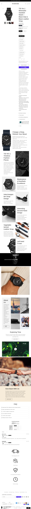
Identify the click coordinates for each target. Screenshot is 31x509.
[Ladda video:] (15, 349)
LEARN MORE (6, 326)
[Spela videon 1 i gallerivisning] (10, 23)
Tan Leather (21, 39)
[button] (2, 4)
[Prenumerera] (15, 497)
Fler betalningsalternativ (24, 69)
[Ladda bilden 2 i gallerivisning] (7, 23)
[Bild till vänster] (3, 23)
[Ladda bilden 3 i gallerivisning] (12, 23)
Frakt (22, 26)
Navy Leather (21, 43)
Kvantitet (20, 57)
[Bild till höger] (15, 23)
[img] (4, 441)
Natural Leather (22, 41)
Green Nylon (22, 50)
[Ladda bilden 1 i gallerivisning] (5, 23)
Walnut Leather (22, 38)
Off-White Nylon (22, 52)
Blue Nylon (21, 48)
